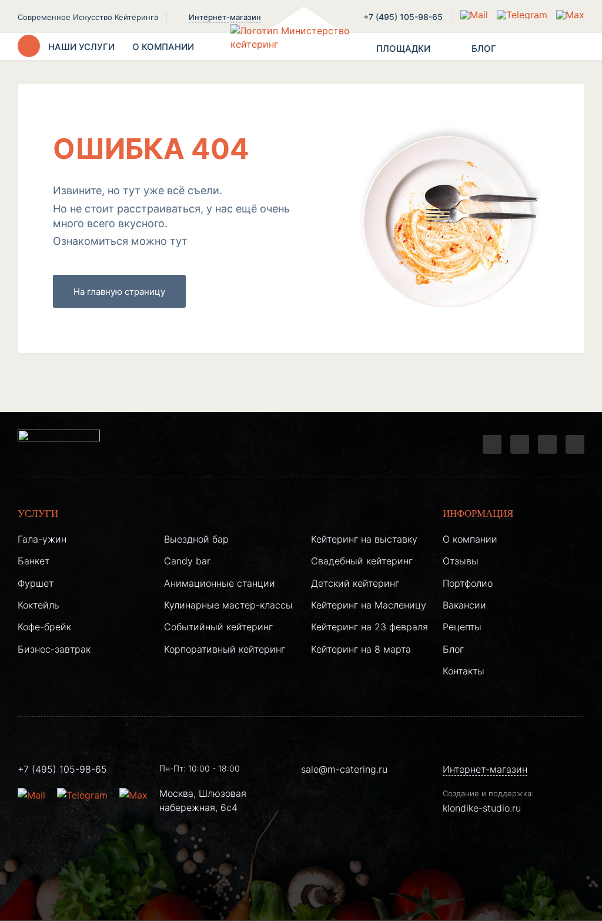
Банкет (33, 561)
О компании (470, 539)
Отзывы (461, 561)
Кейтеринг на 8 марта (361, 649)
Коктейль (38, 605)
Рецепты (462, 627)
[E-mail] (475, 15)
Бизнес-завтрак (54, 649)
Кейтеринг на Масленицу (368, 605)
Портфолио (468, 583)
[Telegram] (492, 444)
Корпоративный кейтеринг (224, 649)
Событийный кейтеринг (218, 627)
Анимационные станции (219, 583)
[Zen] (547, 444)
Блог (453, 649)
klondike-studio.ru (482, 808)
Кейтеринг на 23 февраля (369, 627)
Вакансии (464, 605)
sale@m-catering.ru (344, 769)
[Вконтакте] (519, 444)
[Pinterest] (575, 444)
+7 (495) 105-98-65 (403, 17)
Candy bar (187, 561)
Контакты (463, 671)
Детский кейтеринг (355, 583)
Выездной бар (196, 539)
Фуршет (35, 583)
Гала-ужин (42, 539)
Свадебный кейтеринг (362, 561)
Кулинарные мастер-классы (228, 605)
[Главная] (301, 46)
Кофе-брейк (44, 627)
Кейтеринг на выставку (364, 539)
